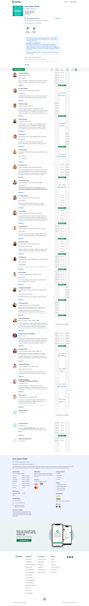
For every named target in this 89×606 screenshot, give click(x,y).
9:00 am (67, 133)
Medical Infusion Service (24, 438)
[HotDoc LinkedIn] (70, 557)
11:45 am (62, 215)
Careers (52, 561)
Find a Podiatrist (29, 567)
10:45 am (62, 169)
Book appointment (18, 69)
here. (21, 431)
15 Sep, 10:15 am (61, 386)
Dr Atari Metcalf (22, 226)
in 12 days (61, 401)
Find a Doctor (28, 559)
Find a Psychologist (29, 572)
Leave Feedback (28, 593)
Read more (21, 85)
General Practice (42, 559)
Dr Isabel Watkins (23, 88)
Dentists (40, 564)
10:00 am (67, 141)
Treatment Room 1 (23, 410)
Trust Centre (54, 572)
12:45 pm (62, 248)
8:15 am (57, 72)
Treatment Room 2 (23, 423)
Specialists (40, 567)
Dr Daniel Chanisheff (23, 364)
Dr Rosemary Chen (23, 241)
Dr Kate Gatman (22, 119)
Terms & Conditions (55, 567)
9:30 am (57, 110)
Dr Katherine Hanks (23, 180)
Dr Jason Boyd (22, 211)
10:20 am (57, 340)
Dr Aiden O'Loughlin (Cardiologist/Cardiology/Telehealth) (28, 380)
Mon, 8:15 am (61, 95)
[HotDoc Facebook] (68, 557)
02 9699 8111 (18, 500)
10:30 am (67, 174)
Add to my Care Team (31, 8)
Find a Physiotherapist (30, 564)
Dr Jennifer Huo (22, 165)
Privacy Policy (54, 569)
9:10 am (57, 333)
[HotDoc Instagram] (72, 557)
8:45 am (57, 77)
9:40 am (67, 338)
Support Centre (41, 572)
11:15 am (62, 174)
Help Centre (28, 590)
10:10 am (57, 338)
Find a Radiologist (29, 582)
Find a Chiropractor (29, 569)
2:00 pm (62, 251)
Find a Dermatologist (30, 580)
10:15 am (62, 167)
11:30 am (62, 205)
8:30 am (57, 75)
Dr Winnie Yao (22, 257)
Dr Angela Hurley (23, 349)
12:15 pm (62, 246)
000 (43, 39)
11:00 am (67, 144)
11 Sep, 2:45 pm (61, 156)
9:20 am (57, 335)
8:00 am (62, 72)
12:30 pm (62, 236)
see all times (62, 85)
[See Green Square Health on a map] (69, 11)
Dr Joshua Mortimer (23, 73)
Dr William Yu (22, 134)
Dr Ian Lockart (22, 395)
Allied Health (41, 561)
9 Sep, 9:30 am (61, 187)
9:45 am (57, 82)
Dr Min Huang (22, 272)
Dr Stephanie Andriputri (24, 287)
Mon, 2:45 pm (61, 355)
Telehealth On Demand (30, 585)
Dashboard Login (42, 569)
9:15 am (57, 80)
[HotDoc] (16, 2)
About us (53, 559)
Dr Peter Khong (22, 150)
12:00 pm (62, 218)
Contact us (53, 564)
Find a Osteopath (29, 577)
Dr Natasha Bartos (23, 303)
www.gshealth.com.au (20, 502)
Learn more (58, 18)
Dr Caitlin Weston (23, 195)
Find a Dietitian (28, 574)
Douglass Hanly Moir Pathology (26, 333)
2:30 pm (62, 220)
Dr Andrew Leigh (22, 104)
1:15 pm (62, 438)
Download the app (24, 540)
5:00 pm (62, 440)
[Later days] (75, 69)
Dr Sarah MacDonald (23, 318)
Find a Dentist (28, 561)
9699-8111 (56, 47)
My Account (28, 588)
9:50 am (67, 340)
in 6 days (61, 125)
